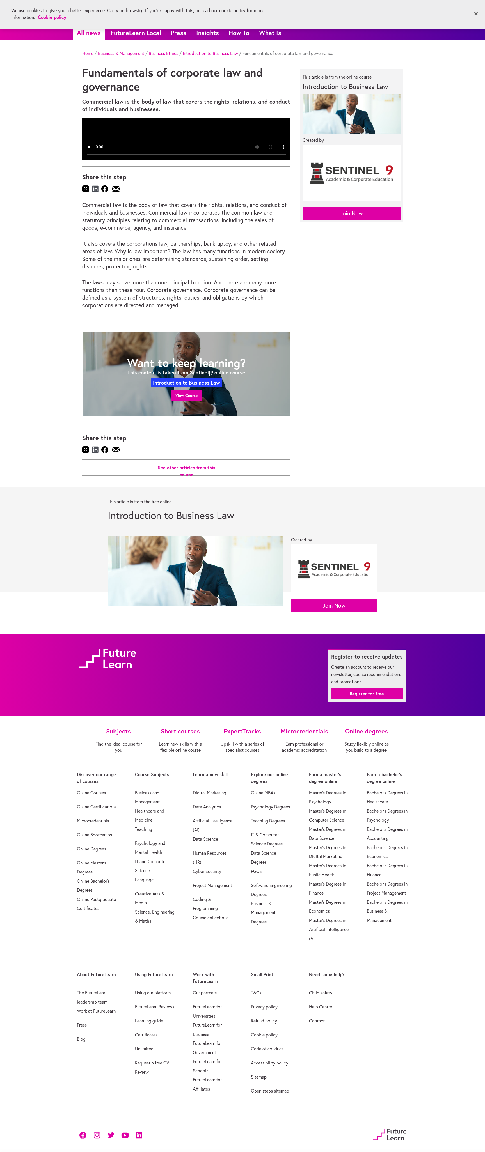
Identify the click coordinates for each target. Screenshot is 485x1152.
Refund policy (264, 1021)
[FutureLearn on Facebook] (84, 1134)
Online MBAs (263, 792)
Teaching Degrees (268, 821)
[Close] (476, 14)
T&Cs (256, 992)
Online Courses (91, 792)
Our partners (205, 992)
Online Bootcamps (94, 835)
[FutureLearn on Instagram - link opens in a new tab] (97, 1134)
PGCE (256, 871)
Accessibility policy (269, 1063)
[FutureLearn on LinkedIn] (139, 1134)
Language (144, 879)
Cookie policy (264, 1035)
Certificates (146, 1035)
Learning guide (149, 1021)
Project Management (212, 885)
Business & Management (121, 53)
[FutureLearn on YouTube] (125, 1134)
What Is (270, 33)
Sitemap (259, 1077)
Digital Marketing (209, 792)
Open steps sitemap (270, 1091)
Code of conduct (267, 1049)
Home (87, 53)
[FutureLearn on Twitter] (111, 1134)
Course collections (210, 917)
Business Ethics (163, 53)
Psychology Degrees (270, 807)
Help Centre (320, 1007)
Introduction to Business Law (210, 53)
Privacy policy (264, 1007)
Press (178, 33)
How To (239, 33)
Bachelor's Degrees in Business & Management (387, 911)
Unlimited (144, 1049)
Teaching (143, 829)
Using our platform (153, 992)
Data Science (205, 839)
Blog (81, 1039)
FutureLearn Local (136, 33)
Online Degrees (91, 849)
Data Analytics (207, 807)
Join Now (351, 213)
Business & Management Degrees (263, 913)
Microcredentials (93, 821)
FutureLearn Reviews (154, 1007)
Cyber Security (207, 871)
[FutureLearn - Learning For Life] (389, 1133)
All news (89, 33)
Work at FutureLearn (96, 1011)
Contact (317, 1021)
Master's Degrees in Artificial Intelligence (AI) (329, 929)
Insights (207, 33)
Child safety (320, 992)
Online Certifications (96, 807)
